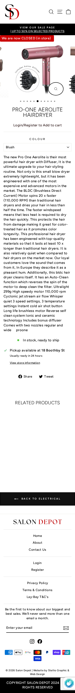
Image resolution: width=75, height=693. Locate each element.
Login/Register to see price (17, 465)
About (37, 542)
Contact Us (37, 550)
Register (37, 570)
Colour (37, 139)
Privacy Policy (37, 583)
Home (37, 536)
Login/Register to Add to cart (37, 125)
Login (37, 563)
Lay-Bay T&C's (37, 597)
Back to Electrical (40, 498)
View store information (25, 362)
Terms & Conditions (37, 590)
